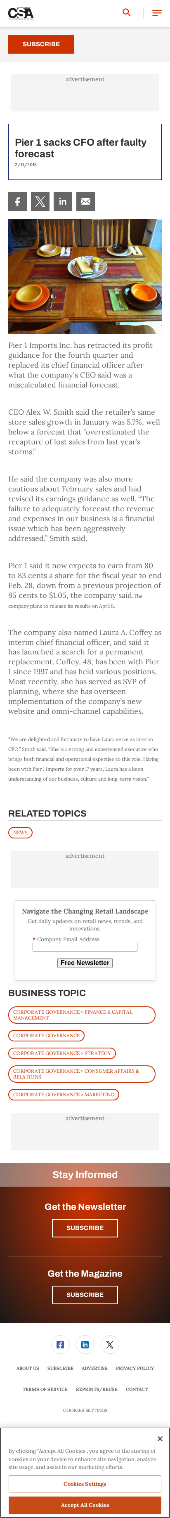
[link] (17, 201)
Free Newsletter (85, 962)
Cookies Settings (85, 1410)
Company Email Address (66, 939)
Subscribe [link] (60, 1368)
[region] (85, 1472)
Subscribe (41, 44)
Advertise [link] (95, 1368)
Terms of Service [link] (45, 1389)
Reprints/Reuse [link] (97, 1389)
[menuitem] (17, 201)
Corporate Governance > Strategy (62, 1053)
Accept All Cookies (85, 1505)
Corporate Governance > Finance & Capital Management (72, 1015)
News (20, 832)
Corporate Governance (46, 1035)
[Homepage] (21, 13)
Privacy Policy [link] (135, 1368)
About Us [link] (28, 1368)
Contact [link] (137, 1389)
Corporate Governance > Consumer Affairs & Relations (76, 1074)
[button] (157, 13)
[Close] (160, 1439)
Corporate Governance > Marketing (63, 1094)
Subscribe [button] (85, 1228)
